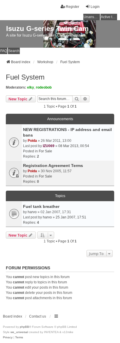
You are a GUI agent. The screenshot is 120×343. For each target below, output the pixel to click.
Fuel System (25, 77)
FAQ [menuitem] (3, 51)
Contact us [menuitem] (37, 316)
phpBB (24, 326)
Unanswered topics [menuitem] (92, 17)
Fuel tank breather (41, 206)
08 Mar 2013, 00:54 (73, 146)
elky (30, 87)
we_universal (19, 332)
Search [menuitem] (14, 51)
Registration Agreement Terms (53, 165)
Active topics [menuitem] (109, 17)
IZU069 (48, 146)
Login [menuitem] (95, 7)
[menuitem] (8, 337)
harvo (32, 212)
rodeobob (44, 87)
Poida (32, 141)
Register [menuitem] (72, 7)
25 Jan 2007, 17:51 (71, 217)
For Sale (45, 151)
